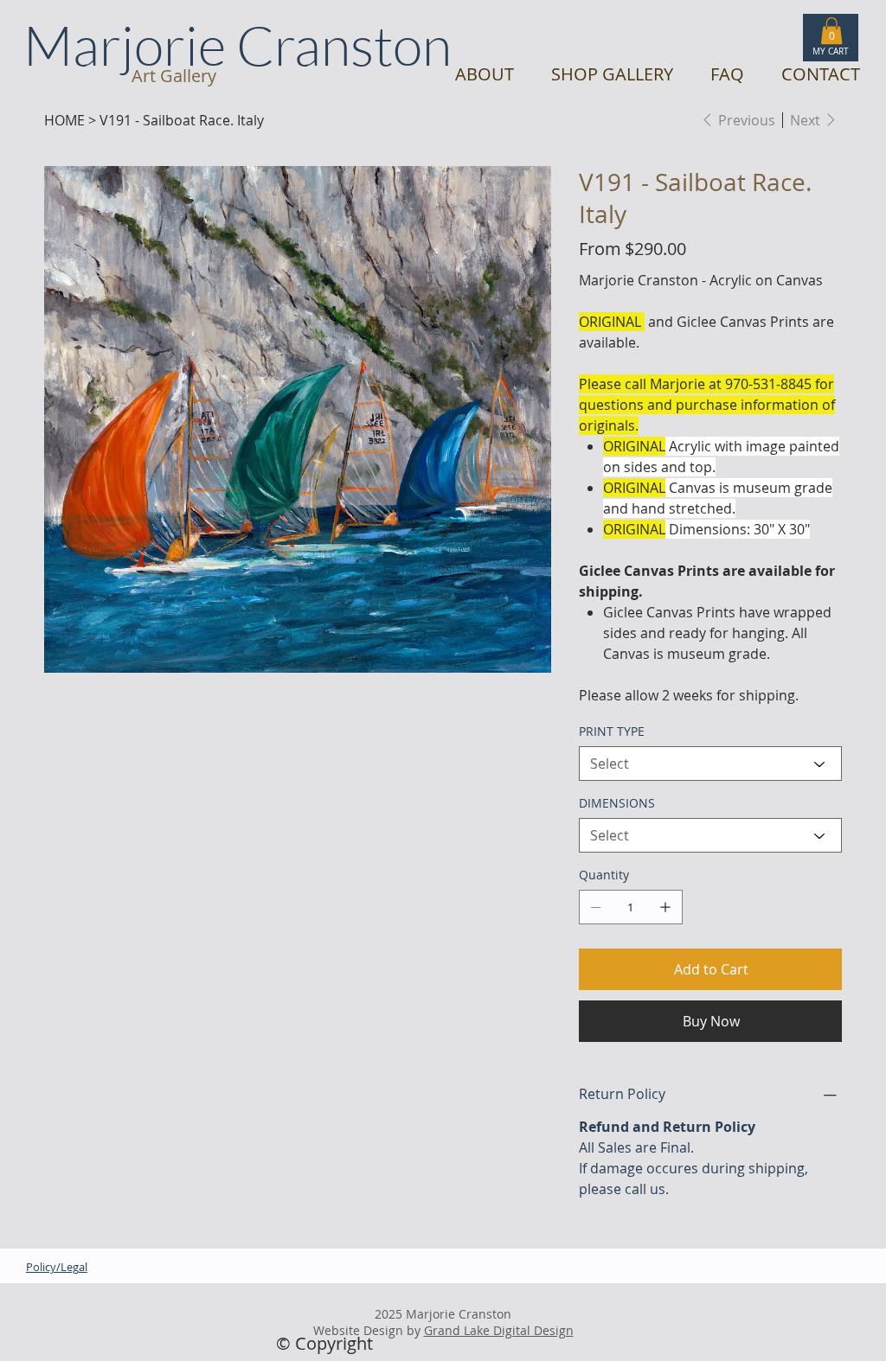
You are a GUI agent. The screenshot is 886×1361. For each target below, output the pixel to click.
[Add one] (665, 907)
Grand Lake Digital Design (499, 1330)
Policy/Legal (56, 1267)
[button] (831, 30)
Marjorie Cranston (237, 44)
